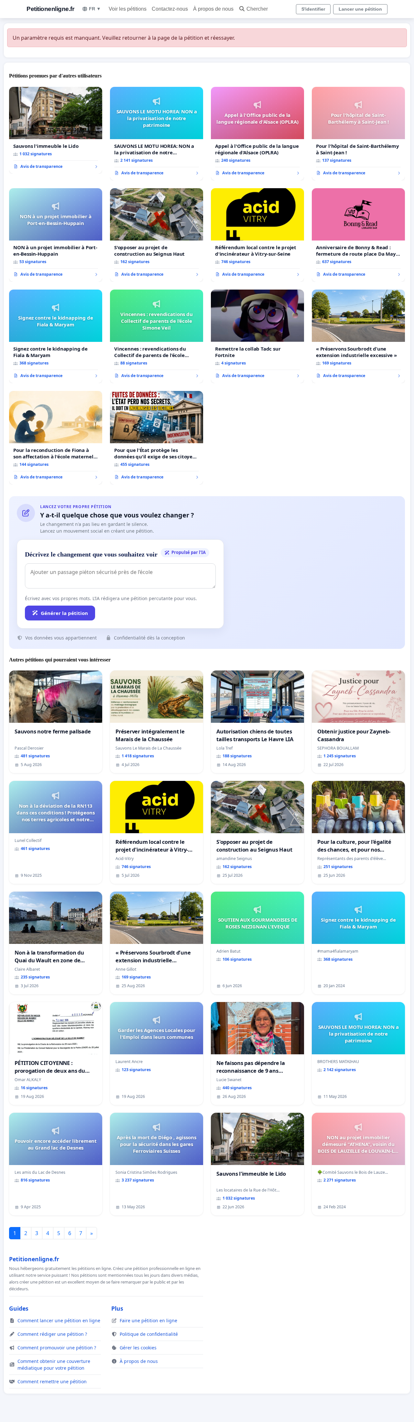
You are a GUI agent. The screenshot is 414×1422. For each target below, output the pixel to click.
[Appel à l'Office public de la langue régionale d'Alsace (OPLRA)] (257, 133)
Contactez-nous (170, 9)
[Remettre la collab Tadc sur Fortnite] (257, 336)
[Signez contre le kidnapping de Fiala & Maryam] (55, 336)
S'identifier (313, 9)
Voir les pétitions (128, 9)
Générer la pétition (64, 613)
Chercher (257, 9)
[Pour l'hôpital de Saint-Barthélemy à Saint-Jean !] (358, 133)
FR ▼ (95, 8)
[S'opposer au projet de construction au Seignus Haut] (156, 235)
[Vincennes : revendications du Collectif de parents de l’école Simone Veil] (156, 336)
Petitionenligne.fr (50, 8)
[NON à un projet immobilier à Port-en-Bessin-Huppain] (55, 235)
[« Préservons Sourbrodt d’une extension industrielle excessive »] (358, 336)
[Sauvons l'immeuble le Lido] (55, 130)
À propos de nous (213, 9)
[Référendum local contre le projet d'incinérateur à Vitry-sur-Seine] (257, 235)
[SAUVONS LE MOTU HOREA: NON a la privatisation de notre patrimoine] (156, 133)
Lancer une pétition (360, 9)
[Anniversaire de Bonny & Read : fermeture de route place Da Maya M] (358, 235)
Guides (18, 1308)
